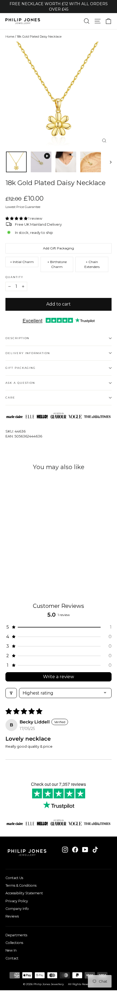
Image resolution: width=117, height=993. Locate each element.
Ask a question (20, 382)
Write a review (58, 676)
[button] (16, 218)
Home (9, 36)
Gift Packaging (20, 367)
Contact (12, 958)
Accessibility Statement (24, 893)
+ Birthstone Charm (57, 264)
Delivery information (27, 353)
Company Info (17, 909)
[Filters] (11, 693)
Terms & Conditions (20, 885)
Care (10, 397)
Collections (14, 943)
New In (11, 950)
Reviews (12, 916)
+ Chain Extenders (92, 264)
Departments (16, 935)
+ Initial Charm (22, 262)
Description (17, 338)
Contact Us (14, 878)
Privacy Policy (16, 901)
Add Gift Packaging (58, 248)
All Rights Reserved (81, 984)
